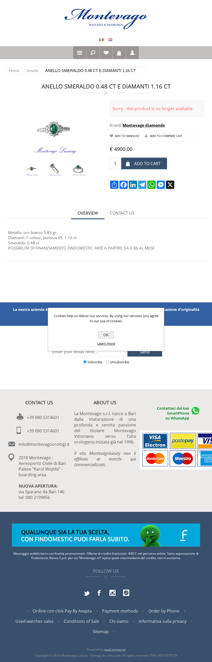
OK (106, 335)
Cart (119, 52)
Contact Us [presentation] (122, 213)
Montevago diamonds (144, 125)
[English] (110, 39)
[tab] (87, 213)
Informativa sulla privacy (162, 621)
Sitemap (101, 631)
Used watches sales (35, 621)
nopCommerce (115, 649)
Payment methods (120, 611)
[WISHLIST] (106, 52)
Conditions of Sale (81, 621)
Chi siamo (118, 621)
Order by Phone (163, 611)
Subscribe (94, 362)
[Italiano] (101, 39)
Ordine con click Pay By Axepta (62, 611)
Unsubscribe (119, 362)
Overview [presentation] (88, 213)
